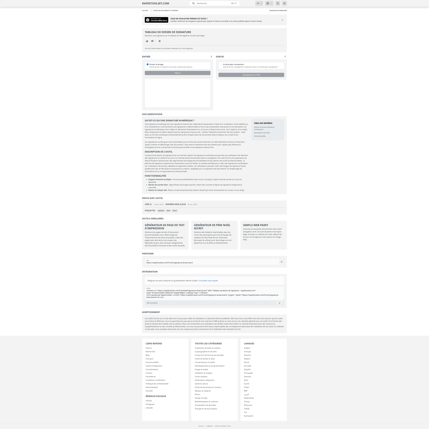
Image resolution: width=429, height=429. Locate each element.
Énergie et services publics (206, 408)
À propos (149, 358)
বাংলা (245, 412)
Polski (246, 387)
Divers (197, 394)
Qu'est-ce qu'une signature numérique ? (264, 128)
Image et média (201, 369)
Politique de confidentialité (157, 383)
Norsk (246, 362)
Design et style (201, 398)
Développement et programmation (210, 366)
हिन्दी (245, 391)
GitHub (149, 400)
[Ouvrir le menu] (284, 3)
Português (248, 373)
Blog (147, 355)
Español (247, 369)
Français (247, 351)
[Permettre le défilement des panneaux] (211, 56)
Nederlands (249, 398)
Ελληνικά (248, 405)
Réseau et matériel (203, 391)
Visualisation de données (205, 405)
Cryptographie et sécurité (206, 351)
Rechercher (150, 351)
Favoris (149, 348)
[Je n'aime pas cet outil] (152, 41)
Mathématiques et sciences (206, 401)
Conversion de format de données (209, 355)
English (247, 348)
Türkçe (247, 401)
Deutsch (247, 355)
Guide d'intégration (154, 366)
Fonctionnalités (260, 136)
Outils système (201, 376)
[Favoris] (277, 3)
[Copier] (281, 262)
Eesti (246, 380)
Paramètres (151, 376)
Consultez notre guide (208, 280)
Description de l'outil (262, 133)
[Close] (282, 20)
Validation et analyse (203, 373)
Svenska (247, 376)
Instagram (150, 404)
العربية (246, 394)
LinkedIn (149, 408)
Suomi (246, 383)
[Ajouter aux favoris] (159, 41)
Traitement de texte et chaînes (207, 348)
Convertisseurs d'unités (205, 362)
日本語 (246, 408)
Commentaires (152, 369)
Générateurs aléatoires (204, 380)
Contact (149, 373)
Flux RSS (149, 391)
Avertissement (152, 387)
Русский (247, 366)
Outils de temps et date (205, 358)
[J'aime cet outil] (147, 41)
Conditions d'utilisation (155, 380)
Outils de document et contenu (208, 387)
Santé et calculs (201, 383)
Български (248, 416)
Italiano (247, 358)
